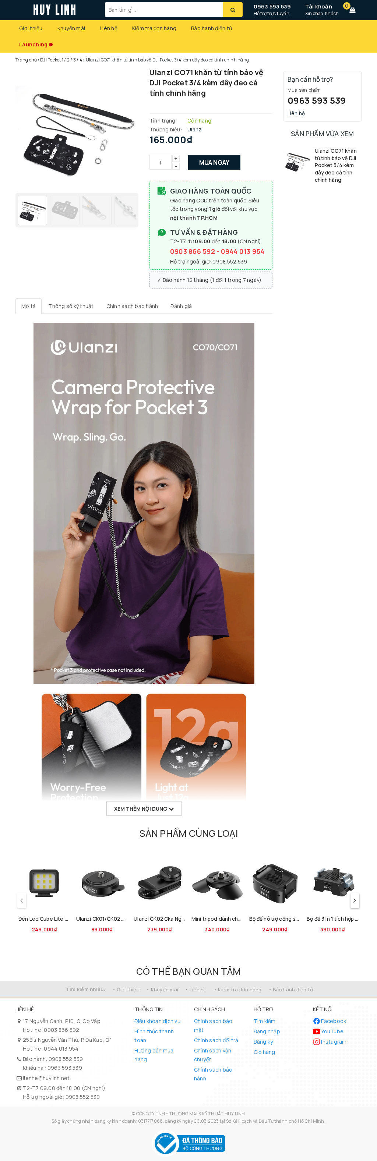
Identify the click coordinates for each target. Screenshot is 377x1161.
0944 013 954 (243, 251)
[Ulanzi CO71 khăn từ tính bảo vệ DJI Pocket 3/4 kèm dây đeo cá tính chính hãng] (297, 161)
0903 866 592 (193, 251)
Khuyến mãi (71, 28)
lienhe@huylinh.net (46, 1078)
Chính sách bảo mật (213, 1025)
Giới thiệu (31, 28)
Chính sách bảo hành (213, 1074)
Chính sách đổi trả (216, 1040)
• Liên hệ (196, 989)
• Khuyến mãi (162, 989)
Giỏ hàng (264, 1051)
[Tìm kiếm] (233, 9)
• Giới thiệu (126, 989)
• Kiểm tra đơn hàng (238, 989)
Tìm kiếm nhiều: (86, 989)
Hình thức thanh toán (154, 1036)
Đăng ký (263, 1041)
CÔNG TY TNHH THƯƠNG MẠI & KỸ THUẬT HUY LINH (190, 1114)
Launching (33, 44)
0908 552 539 (66, 1058)
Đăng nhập (267, 1031)
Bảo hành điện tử (211, 28)
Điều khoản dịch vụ (157, 1020)
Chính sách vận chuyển (213, 1055)
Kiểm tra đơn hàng (154, 28)
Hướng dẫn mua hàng (153, 1055)
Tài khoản (318, 6)
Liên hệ (108, 28)
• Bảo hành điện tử (290, 989)
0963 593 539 (272, 6)
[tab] (28, 306)
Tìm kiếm (265, 1020)
